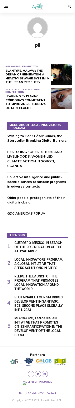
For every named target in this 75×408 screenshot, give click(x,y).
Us (20, 393)
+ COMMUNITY (34, 393)
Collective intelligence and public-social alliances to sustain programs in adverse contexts (36, 181)
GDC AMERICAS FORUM (26, 213)
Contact (51, 393)
